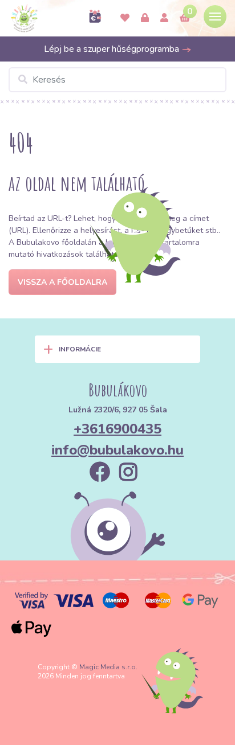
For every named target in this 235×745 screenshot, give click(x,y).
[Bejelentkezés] (145, 18)
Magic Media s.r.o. (108, 667)
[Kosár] (185, 18)
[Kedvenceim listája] (124, 18)
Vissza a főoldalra (62, 282)
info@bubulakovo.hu (117, 450)
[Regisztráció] (164, 18)
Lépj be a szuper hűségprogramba (112, 49)
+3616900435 (117, 429)
